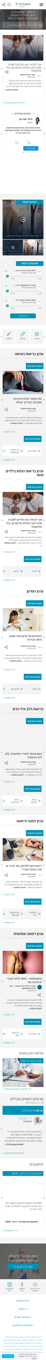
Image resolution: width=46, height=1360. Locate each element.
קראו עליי (31, 148)
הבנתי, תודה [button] (8, 1356)
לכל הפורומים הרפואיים (14, 1153)
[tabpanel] (23, 134)
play (7, 276)
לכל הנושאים (9, 459)
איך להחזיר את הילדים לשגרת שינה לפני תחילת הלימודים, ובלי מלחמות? (23, 68)
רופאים (22, 1309)
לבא (1, 68)
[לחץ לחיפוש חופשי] (5, 25)
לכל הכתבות (9, 431)
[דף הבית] (23, 4)
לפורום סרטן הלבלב (15, 1144)
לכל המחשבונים (11, 1230)
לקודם (44, 68)
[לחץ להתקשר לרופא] (29, 142)
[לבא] (1, 248)
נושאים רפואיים (22, 1317)
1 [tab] (24, 152)
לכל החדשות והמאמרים (14, 102)
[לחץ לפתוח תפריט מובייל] (41, 4)
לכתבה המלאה (12, 89)
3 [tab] (21, 152)
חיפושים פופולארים (22, 1325)
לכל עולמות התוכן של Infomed (17, 1088)
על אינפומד (22, 1300)
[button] (9, 4)
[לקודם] (44, 248)
